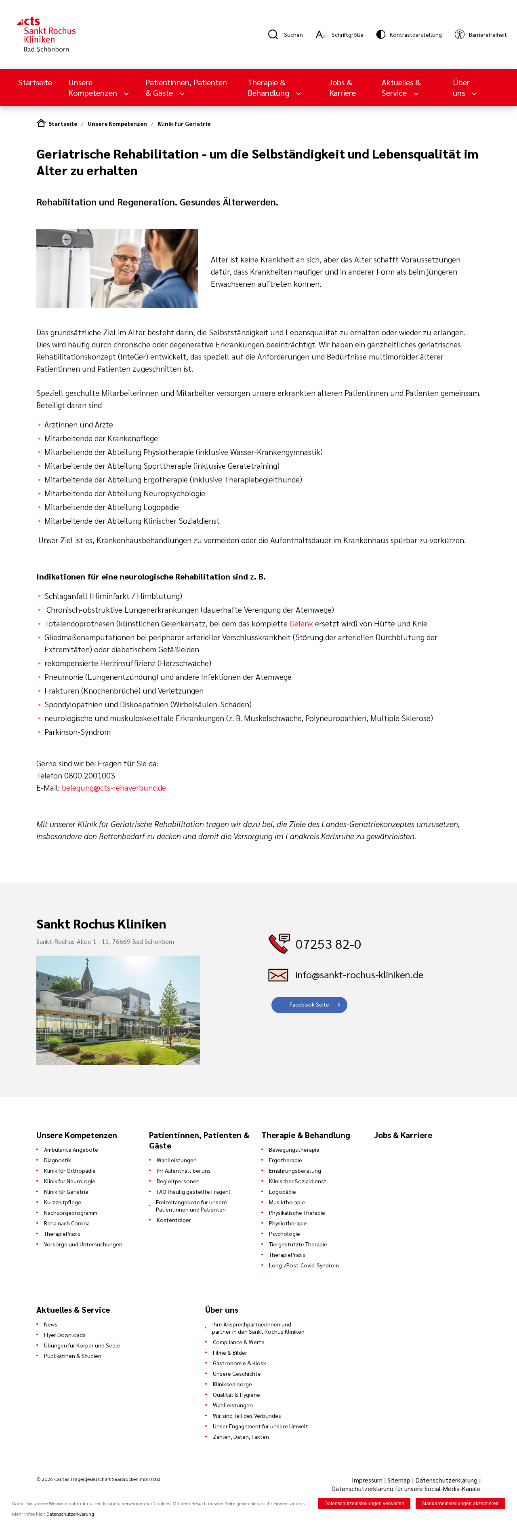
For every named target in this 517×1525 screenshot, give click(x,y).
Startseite (35, 82)
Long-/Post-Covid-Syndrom (304, 1265)
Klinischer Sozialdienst (297, 1180)
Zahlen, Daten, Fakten (241, 1436)
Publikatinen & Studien (72, 1355)
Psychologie (284, 1233)
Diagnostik (57, 1159)
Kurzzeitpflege (62, 1202)
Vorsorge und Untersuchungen (83, 1244)
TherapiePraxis (62, 1233)
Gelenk (301, 623)
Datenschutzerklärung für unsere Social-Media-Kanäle (406, 1488)
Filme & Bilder (230, 1352)
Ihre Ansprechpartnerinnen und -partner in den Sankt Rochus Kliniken (258, 1327)
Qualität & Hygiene (236, 1394)
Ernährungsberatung (295, 1170)
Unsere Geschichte (237, 1373)
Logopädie (282, 1191)
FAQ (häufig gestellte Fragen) (194, 1191)
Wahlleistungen (177, 1159)
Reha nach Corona (67, 1223)
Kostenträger (174, 1219)
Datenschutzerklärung (446, 1480)
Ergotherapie (285, 1159)
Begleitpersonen (178, 1180)
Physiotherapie (288, 1223)
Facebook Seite (309, 1004)
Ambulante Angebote (71, 1149)
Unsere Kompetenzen (117, 123)
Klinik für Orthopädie (70, 1170)
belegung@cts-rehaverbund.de (114, 787)
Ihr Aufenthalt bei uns (184, 1170)
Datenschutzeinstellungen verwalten (364, 1503)
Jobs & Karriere (342, 87)
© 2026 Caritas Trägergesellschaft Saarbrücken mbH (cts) (98, 1479)
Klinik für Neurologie (69, 1180)
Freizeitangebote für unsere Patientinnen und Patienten (191, 1205)
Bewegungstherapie (294, 1149)
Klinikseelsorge (232, 1384)
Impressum (368, 1480)
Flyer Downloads (65, 1334)
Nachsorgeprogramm (70, 1212)
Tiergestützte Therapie (298, 1244)
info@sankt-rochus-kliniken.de (360, 974)
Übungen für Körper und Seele (82, 1345)
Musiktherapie (287, 1202)
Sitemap (398, 1480)
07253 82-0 (328, 943)
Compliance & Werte (239, 1341)
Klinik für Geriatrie (184, 123)
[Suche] (276, 34)
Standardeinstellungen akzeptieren (460, 1503)
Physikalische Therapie (297, 1212)
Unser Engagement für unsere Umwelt (260, 1426)
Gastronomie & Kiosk (239, 1362)
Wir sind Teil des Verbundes (247, 1415)
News (50, 1324)
